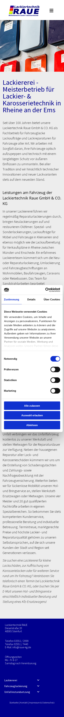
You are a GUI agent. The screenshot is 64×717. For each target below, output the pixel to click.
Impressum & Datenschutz (42, 702)
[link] (38, 680)
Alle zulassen (32, 405)
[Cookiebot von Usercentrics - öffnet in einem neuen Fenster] (45, 290)
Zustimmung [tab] (11, 299)
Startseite (13, 702)
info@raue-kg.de (21, 647)
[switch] (55, 369)
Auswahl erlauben (32, 415)
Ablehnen (32, 424)
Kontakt (24, 702)
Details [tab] (31, 299)
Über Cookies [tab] (52, 299)
